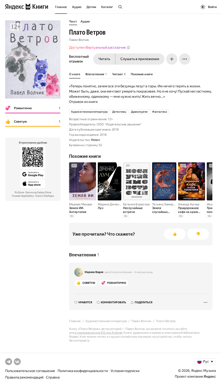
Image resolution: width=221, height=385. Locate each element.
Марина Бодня (94, 272)
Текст (73, 21)
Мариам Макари (80, 204)
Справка (53, 377)
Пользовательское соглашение (30, 371)
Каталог (107, 7)
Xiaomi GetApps (44, 195)
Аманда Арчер (188, 204)
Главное (61, 7)
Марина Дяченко (110, 204)
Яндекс (210, 376)
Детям (91, 7)
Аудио (76, 7)
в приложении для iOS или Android (98, 332)
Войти (212, 7)
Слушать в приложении (139, 59)
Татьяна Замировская (167, 204)
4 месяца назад (144, 272)
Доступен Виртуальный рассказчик (97, 47)
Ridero (95, 140)
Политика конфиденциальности (83, 371)
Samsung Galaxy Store (38, 192)
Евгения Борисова (136, 204)
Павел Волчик (79, 40)
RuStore (19, 192)
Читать (104, 59)
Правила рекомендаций (24, 377)
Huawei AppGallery (23, 195)
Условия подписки (124, 371)
